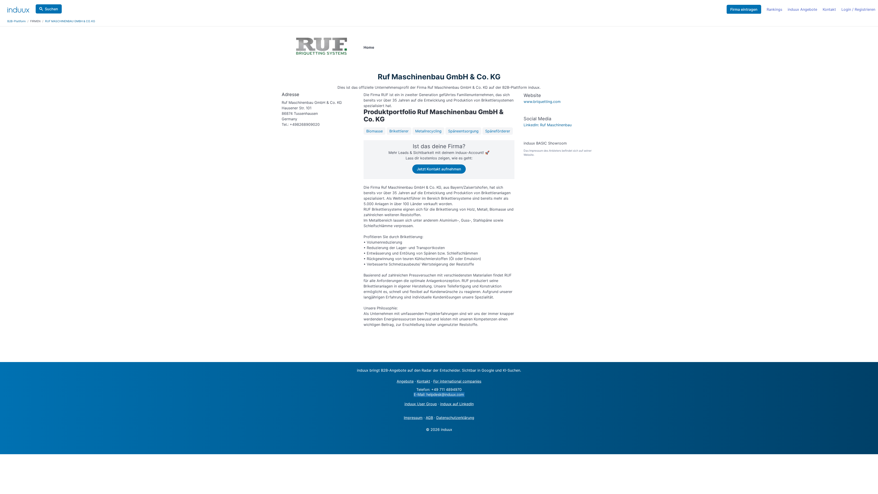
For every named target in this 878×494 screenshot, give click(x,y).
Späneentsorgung (463, 131)
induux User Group (420, 404)
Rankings (774, 9)
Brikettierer (399, 131)
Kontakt (829, 9)
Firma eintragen (744, 9)
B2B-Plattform (16, 21)
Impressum (413, 417)
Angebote (405, 381)
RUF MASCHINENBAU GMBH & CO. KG (70, 21)
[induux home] (18, 9)
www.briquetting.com (542, 101)
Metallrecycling (428, 131)
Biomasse (374, 131)
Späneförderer (497, 131)
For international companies (457, 381)
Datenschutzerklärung (455, 417)
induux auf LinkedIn (457, 404)
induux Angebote (802, 9)
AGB (429, 417)
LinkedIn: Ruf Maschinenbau (548, 125)
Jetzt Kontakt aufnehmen (439, 169)
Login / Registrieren (858, 9)
